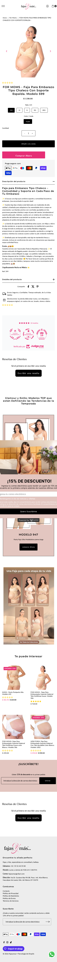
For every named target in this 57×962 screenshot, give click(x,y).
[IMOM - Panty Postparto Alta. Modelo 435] (14, 678)
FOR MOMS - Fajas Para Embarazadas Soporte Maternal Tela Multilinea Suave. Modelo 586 (42, 695)
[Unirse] (47, 921)
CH (11, 110)
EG (35, 110)
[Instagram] (7, 943)
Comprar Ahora (23, 155)
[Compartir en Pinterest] (37, 286)
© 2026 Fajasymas (9, 954)
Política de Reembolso (11, 896)
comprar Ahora (28, 547)
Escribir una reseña (28, 373)
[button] (7, 83)
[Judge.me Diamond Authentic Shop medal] (15, 334)
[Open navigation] (3, 6)
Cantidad (5, 128)
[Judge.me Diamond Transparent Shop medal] (28, 334)
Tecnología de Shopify (26, 954)
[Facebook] (4, 943)
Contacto (6, 891)
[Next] (50, 51)
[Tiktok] (11, 943)
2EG (44, 110)
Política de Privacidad (10, 893)
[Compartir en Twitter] (33, 286)
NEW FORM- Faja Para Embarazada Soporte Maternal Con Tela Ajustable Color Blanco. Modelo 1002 (43, 744)
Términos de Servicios (11, 901)
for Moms (13, 18)
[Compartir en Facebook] (28, 286)
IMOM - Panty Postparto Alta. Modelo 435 (13, 693)
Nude (28, 122)
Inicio (5, 18)
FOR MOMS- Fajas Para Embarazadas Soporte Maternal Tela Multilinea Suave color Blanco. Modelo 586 (13, 744)
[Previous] (7, 51)
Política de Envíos (9, 898)
